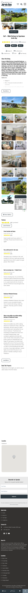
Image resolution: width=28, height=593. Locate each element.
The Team (4, 517)
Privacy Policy (23, 502)
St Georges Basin (6, 573)
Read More (6, 91)
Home (3, 512)
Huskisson (4, 565)
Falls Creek (4, 563)
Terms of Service (13, 504)
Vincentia (4, 575)
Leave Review (6, 225)
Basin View (4, 558)
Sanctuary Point (5, 570)
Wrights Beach (5, 580)
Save (8, 45)
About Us (4, 515)
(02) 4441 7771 (7, 529)
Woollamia (4, 577)
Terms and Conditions (10, 587)
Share (14, 45)
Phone (13, 591)
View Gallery (14, 31)
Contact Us (4, 520)
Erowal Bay (4, 560)
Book (21, 45)
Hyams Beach (5, 568)
